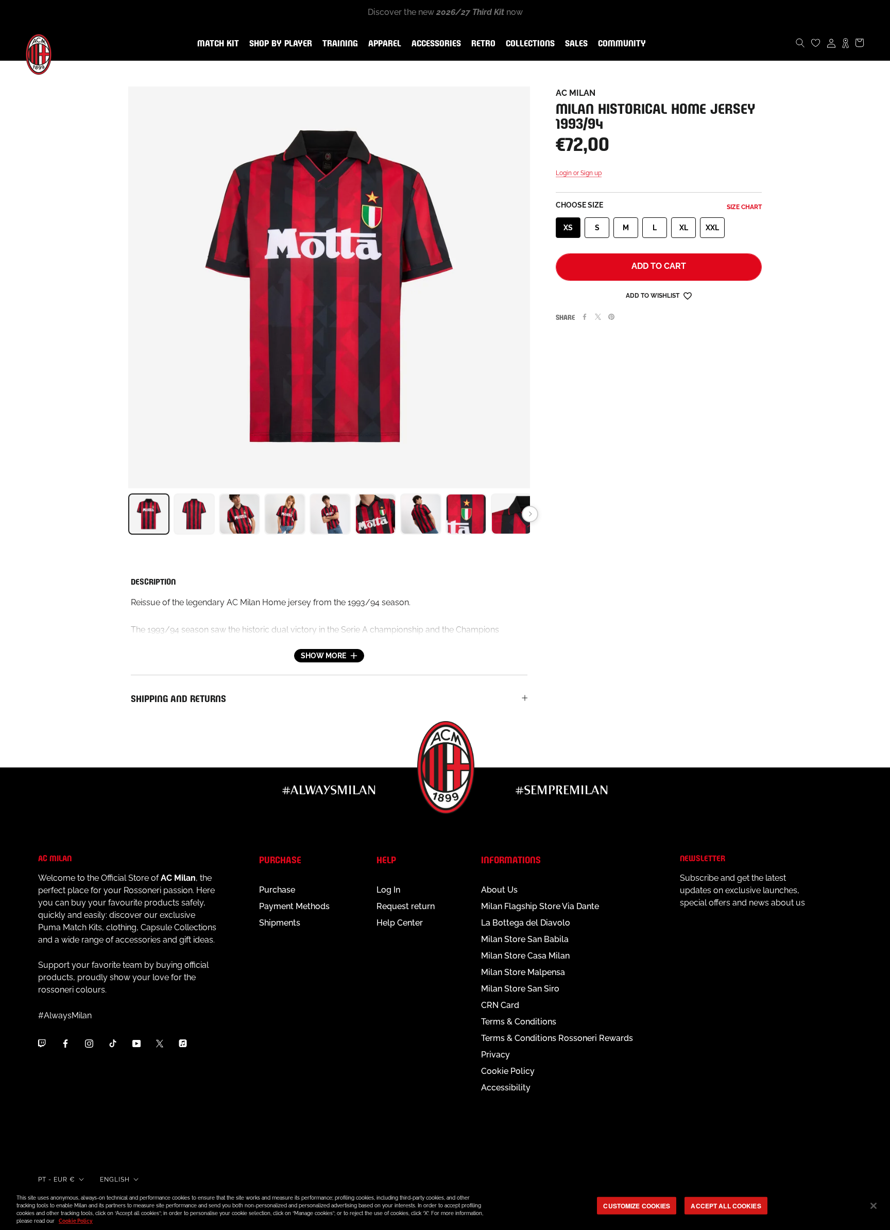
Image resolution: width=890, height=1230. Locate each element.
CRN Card (500, 1005)
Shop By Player (280, 44)
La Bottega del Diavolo (525, 923)
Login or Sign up (579, 173)
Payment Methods (294, 906)
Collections (528, 44)
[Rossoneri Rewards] (845, 42)
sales (574, 44)
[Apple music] (183, 1043)
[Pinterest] (611, 317)
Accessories (434, 44)
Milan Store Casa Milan (525, 956)
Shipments (279, 923)
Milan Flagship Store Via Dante (540, 906)
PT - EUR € (56, 1179)
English (115, 1179)
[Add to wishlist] (687, 295)
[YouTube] (136, 1043)
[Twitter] (598, 317)
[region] (445, 1207)
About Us (499, 890)
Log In (388, 890)
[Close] (873, 1205)
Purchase (277, 890)
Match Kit (216, 44)
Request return (405, 906)
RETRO (481, 44)
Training (338, 44)
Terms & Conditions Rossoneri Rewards (557, 1038)
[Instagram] (89, 1043)
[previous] (128, 514)
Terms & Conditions (518, 1022)
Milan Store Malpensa (523, 972)
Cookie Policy (508, 1071)
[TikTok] (113, 1043)
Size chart (744, 207)
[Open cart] (859, 42)
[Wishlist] (815, 42)
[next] (530, 514)
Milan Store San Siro (520, 989)
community (620, 44)
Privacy (495, 1055)
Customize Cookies (636, 1205)
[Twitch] (42, 1043)
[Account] (831, 43)
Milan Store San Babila (525, 939)
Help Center (399, 923)
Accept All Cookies (726, 1205)
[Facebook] (584, 317)
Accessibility (505, 1087)
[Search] (800, 43)
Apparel (382, 44)
